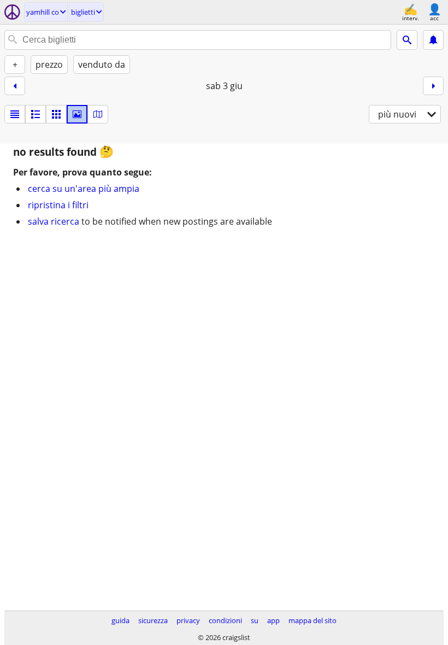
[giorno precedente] (14, 86)
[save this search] (433, 40)
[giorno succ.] (433, 86)
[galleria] (77, 114)
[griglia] (56, 114)
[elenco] (14, 114)
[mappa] (97, 114)
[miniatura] (35, 114)
